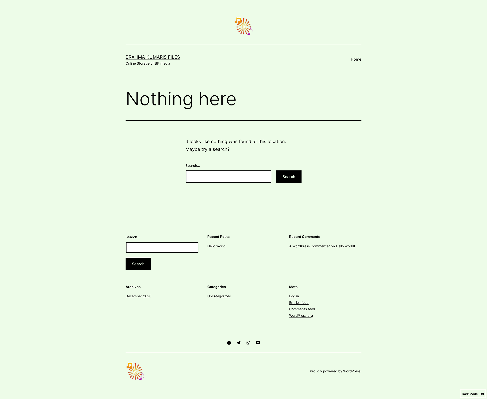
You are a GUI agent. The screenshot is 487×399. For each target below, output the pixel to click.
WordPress (351, 371)
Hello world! (216, 246)
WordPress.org (301, 315)
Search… (192, 166)
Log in (294, 296)
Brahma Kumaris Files (153, 57)
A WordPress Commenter (309, 246)
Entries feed (299, 303)
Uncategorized (219, 296)
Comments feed (302, 309)
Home (356, 59)
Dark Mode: (470, 394)
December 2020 (138, 296)
